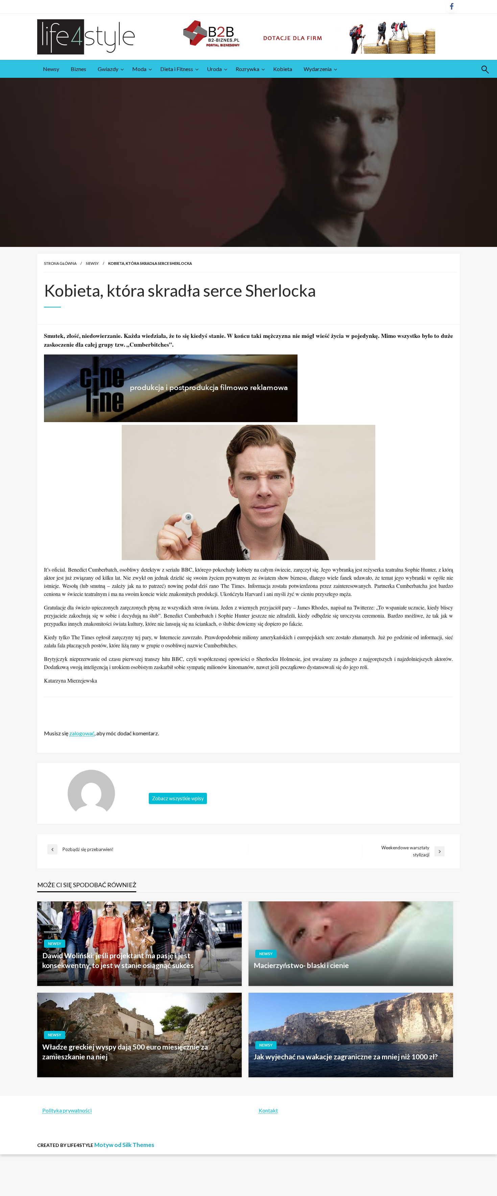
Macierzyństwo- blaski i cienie (301, 965)
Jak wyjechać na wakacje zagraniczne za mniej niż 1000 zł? (346, 1056)
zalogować (81, 733)
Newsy (51, 69)
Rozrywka (247, 69)
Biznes (78, 69)
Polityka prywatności (67, 1110)
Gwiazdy (108, 69)
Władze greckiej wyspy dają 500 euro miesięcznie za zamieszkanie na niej (125, 1051)
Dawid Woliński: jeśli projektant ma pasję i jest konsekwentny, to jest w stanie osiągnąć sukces (118, 960)
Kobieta (282, 69)
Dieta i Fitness (176, 69)
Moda (139, 69)
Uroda (214, 69)
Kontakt (268, 1110)
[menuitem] (51, 69)
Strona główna (60, 263)
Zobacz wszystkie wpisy (178, 798)
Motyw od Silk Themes (124, 1144)
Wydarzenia (318, 69)
